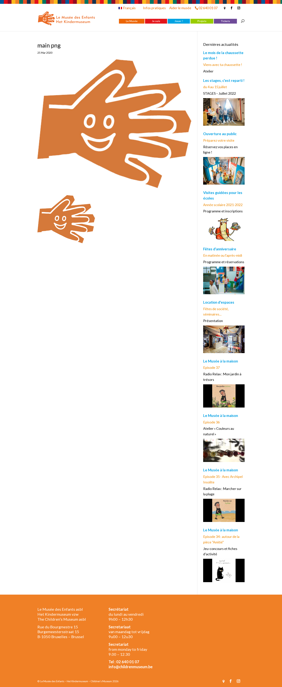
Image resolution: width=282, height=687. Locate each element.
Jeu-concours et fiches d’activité (220, 551)
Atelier (208, 71)
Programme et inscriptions (223, 211)
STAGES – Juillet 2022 (219, 93)
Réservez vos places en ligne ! (220, 149)
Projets (201, 21)
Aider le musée (180, 8)
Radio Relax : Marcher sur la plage (222, 491)
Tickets (225, 21)
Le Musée (132, 21)
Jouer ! (179, 21)
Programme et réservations (223, 262)
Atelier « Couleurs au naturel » (218, 431)
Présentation (213, 321)
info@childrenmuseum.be (131, 666)
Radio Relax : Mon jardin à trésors (222, 377)
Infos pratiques (154, 8)
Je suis (156, 21)
